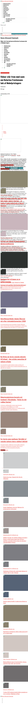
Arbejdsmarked (6, 3)
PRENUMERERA (14, 168)
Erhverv (5, 6)
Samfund (5, 13)
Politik (4, 11)
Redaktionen (9, 20)
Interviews (5, 10)
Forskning (5, 7)
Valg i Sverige (6, 15)
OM (4, 17)
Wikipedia (13, 155)
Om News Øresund (10, 18)
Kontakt (8, 21)
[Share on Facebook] (15, 125)
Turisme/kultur (6, 14)
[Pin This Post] (15, 128)
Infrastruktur (6, 9)
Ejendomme (6, 5)
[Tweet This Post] (15, 126)
